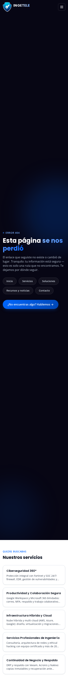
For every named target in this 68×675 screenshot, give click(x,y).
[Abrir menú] (61, 6)
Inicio (9, 281)
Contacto (44, 290)
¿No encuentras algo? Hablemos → (31, 304)
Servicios (27, 281)
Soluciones (48, 281)
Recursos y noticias (17, 290)
